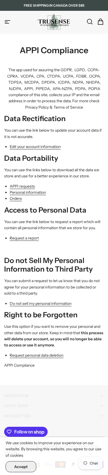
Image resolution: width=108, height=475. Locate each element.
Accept (21, 466)
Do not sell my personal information (40, 303)
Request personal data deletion (36, 355)
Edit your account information (35, 146)
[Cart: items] (99, 22)
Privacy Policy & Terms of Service (54, 107)
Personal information (28, 192)
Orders (16, 198)
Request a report (24, 238)
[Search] (88, 22)
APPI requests (22, 186)
